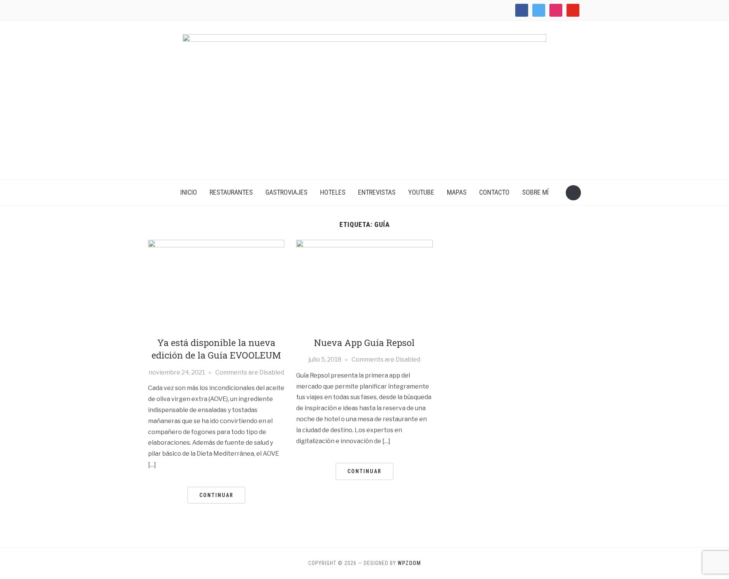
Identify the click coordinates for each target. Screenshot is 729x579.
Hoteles (333, 192)
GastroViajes (286, 192)
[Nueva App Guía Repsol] (364, 284)
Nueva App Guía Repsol (364, 343)
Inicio (188, 192)
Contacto (494, 192)
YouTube (421, 192)
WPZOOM (409, 563)
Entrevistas (377, 192)
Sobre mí (535, 192)
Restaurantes (231, 192)
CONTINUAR (216, 495)
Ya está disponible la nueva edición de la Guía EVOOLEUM (216, 349)
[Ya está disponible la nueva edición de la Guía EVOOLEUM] (216, 284)
